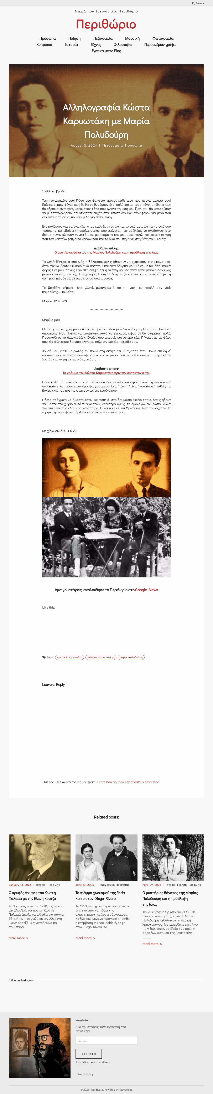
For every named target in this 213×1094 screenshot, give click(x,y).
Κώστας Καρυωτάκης (101, 657)
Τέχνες (96, 44)
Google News (146, 589)
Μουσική (132, 38)
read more (17, 937)
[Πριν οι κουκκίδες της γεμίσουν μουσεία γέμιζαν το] (143, 996)
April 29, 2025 (151, 885)
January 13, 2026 (20, 885)
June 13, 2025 (85, 885)
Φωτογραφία (162, 38)
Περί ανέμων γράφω (160, 44)
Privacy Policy (84, 1074)
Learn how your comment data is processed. (128, 782)
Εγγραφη (89, 1054)
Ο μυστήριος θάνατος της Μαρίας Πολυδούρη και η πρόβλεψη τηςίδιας (170, 898)
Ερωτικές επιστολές (69, 657)
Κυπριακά (44, 44)
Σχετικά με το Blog (106, 50)
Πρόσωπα (48, 38)
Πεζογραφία (103, 38)
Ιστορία (71, 44)
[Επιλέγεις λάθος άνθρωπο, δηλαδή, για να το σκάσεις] (94, 996)
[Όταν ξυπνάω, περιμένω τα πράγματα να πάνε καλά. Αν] (192, 996)
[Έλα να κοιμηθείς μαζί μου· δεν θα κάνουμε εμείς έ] (168, 996)
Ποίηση (74, 38)
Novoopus (126, 1089)
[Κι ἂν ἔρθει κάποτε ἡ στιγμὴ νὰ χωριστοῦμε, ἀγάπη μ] (45, 996)
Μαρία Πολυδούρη (131, 657)
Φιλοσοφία (123, 44)
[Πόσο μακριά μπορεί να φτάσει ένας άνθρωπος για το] (21, 996)
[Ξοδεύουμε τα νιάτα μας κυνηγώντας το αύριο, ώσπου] (119, 996)
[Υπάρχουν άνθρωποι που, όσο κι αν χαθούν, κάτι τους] (70, 996)
